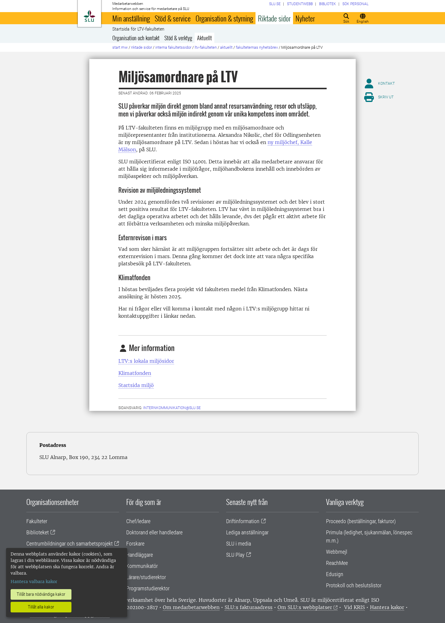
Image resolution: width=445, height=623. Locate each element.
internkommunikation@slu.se (172, 408)
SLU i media (238, 543)
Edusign (334, 574)
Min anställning (131, 18)
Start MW (120, 47)
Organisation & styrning (224, 18)
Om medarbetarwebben (191, 607)
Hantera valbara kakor (34, 581)
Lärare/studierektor (146, 577)
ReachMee (337, 563)
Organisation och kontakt (136, 38)
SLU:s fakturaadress (248, 607)
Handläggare (139, 555)
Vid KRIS (354, 607)
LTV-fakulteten (206, 47)
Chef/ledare (138, 521)
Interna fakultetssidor (173, 47)
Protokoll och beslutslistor (353, 585)
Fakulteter (36, 521)
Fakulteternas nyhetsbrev (257, 47)
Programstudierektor (148, 588)
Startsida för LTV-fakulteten (138, 29)
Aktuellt (204, 38)
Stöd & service (173, 18)
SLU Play (235, 555)
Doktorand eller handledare (154, 532)
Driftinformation (242, 521)
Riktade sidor (274, 18)
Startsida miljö (136, 385)
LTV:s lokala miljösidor (146, 361)
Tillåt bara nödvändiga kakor (41, 594)
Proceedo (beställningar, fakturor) (361, 521)
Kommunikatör (142, 566)
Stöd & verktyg (178, 38)
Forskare (135, 543)
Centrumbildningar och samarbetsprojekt (69, 543)
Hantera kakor (387, 607)
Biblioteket (37, 532)
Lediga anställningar (247, 532)
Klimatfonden (134, 373)
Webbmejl (336, 552)
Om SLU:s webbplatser (305, 607)
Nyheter (305, 18)
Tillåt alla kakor (41, 607)
